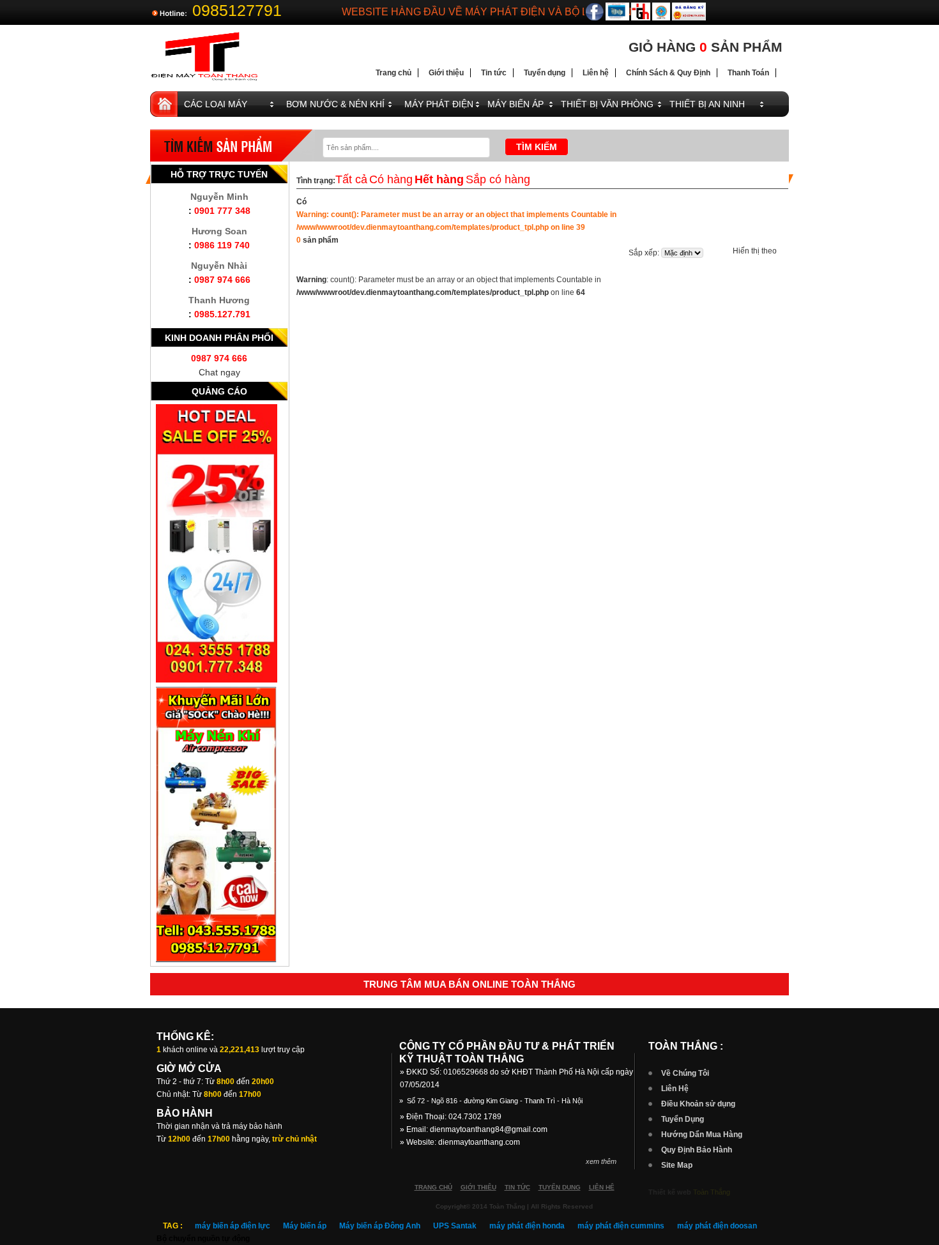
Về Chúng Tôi (685, 1073)
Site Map (676, 1165)
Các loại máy (215, 104)
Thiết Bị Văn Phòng (607, 104)
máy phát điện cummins (620, 1225)
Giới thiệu (446, 72)
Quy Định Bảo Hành (696, 1149)
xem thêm (601, 1161)
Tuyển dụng (544, 72)
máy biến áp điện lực (232, 1225)
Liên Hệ (675, 1088)
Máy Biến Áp (515, 104)
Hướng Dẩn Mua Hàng (701, 1134)
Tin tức (494, 72)
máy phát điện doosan (717, 1225)
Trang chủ (393, 72)
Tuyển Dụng (682, 1119)
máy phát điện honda (527, 1225)
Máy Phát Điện (438, 104)
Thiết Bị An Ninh (707, 104)
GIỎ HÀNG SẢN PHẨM (705, 47)
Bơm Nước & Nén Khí (335, 104)
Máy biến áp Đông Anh (379, 1225)
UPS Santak (455, 1225)
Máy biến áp (304, 1225)
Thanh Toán (748, 72)
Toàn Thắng (711, 1192)
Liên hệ (596, 72)
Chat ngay (219, 372)
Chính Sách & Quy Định (668, 72)
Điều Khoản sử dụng (698, 1103)
